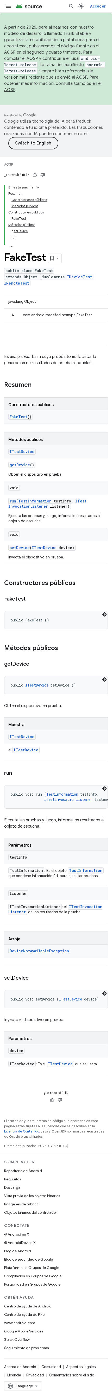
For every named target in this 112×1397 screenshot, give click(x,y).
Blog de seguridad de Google (28, 1259)
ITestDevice (22, 451)
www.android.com (19, 1322)
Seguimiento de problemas (26, 1347)
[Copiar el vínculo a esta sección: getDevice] (34, 664)
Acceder (98, 6)
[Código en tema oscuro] (104, 614)
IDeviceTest (79, 276)
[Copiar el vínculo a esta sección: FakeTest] (31, 599)
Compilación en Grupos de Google (32, 1276)
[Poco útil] (43, 175)
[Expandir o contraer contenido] (38, 187)
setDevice (20, 547)
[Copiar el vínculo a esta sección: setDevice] (34, 978)
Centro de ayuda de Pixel (24, 1314)
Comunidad (51, 1367)
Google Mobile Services (23, 1331)
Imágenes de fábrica (21, 1204)
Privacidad (35, 1375)
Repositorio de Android (23, 1170)
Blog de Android (17, 1251)
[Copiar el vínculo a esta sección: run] (17, 773)
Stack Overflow (17, 1339)
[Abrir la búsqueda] (71, 6)
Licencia (14, 1375)
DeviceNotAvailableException (39, 950)
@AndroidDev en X (20, 1242)
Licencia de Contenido (21, 1131)
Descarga (12, 1187)
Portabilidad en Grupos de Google (32, 1284)
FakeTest (18, 416)
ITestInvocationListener (47, 504)
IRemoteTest (16, 283)
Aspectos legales (81, 1367)
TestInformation (35, 501)
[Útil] (35, 175)
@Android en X (16, 1234)
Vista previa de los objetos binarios (32, 1195)
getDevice (20, 464)
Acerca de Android (20, 1367)
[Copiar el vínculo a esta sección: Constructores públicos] (81, 583)
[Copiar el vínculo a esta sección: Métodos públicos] (63, 648)
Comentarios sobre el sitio (71, 1375)
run (13, 501)
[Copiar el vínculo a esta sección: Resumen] (37, 385)
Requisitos (12, 1179)
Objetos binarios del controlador (30, 1212)
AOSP (8, 164)
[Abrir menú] (8, 6)
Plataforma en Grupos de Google (31, 1267)
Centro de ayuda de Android (28, 1306)
